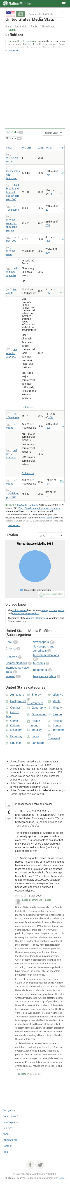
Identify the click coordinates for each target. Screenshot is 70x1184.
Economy (16, 736)
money (44, 610)
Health (36, 721)
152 (47, 240)
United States (48, 26)
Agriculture (17, 694)
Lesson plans (10, 1122)
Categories (9, 1110)
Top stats (13, 132)
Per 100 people (12, 207)
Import (34, 725)
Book (9, 642)
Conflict (15, 707)
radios (61, 610)
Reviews (7, 1128)
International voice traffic (17, 669)
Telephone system (44, 676)
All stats (12, 138)
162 (47, 427)
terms (62, 1177)
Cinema (11, 648)
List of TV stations (11, 453)
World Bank (46, 517)
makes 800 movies (37, 618)
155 (47, 293)
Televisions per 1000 (12, 495)
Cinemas (11, 657)
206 (47, 252)
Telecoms (39, 663)
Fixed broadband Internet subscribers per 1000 (12, 192)
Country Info (21, 26)
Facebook (30, 1165)
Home (8, 26)
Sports (57, 725)
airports (53, 610)
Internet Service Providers (25, 613)
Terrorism (58, 730)
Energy (36, 694)
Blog (5, 1152)
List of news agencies (11, 271)
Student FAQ (10, 1140)
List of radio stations (11, 353)
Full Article (28, 407)
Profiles (34, 26)
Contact (7, 1146)
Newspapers (41, 642)
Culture (15, 725)
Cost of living (12, 714)
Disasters (16, 730)
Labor (35, 736)
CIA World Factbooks (28, 505)
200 (50, 417)
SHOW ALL (14, 50)
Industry (37, 730)
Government (39, 714)
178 (47, 483)
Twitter (39, 1165)
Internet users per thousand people (11, 225)
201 (47, 209)
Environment (35, 703)
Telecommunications (46, 655)
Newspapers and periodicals (43, 648)
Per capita (11, 291)
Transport (54, 738)
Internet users (10, 252)
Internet (10, 676)
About (6, 1134)
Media (56, 701)
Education (16, 743)
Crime (14, 721)
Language (38, 743)
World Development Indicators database (39, 508)
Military (57, 707)
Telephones (40, 670)
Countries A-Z (10, 1116)
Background (18, 701)
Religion (58, 721)
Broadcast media (12, 159)
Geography (39, 707)
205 (47, 225)
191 (47, 495)
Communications (16, 663)
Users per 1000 (12, 238)
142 (47, 174)
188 (50, 194)
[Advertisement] (35, 90)
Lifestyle (58, 694)
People (57, 714)
